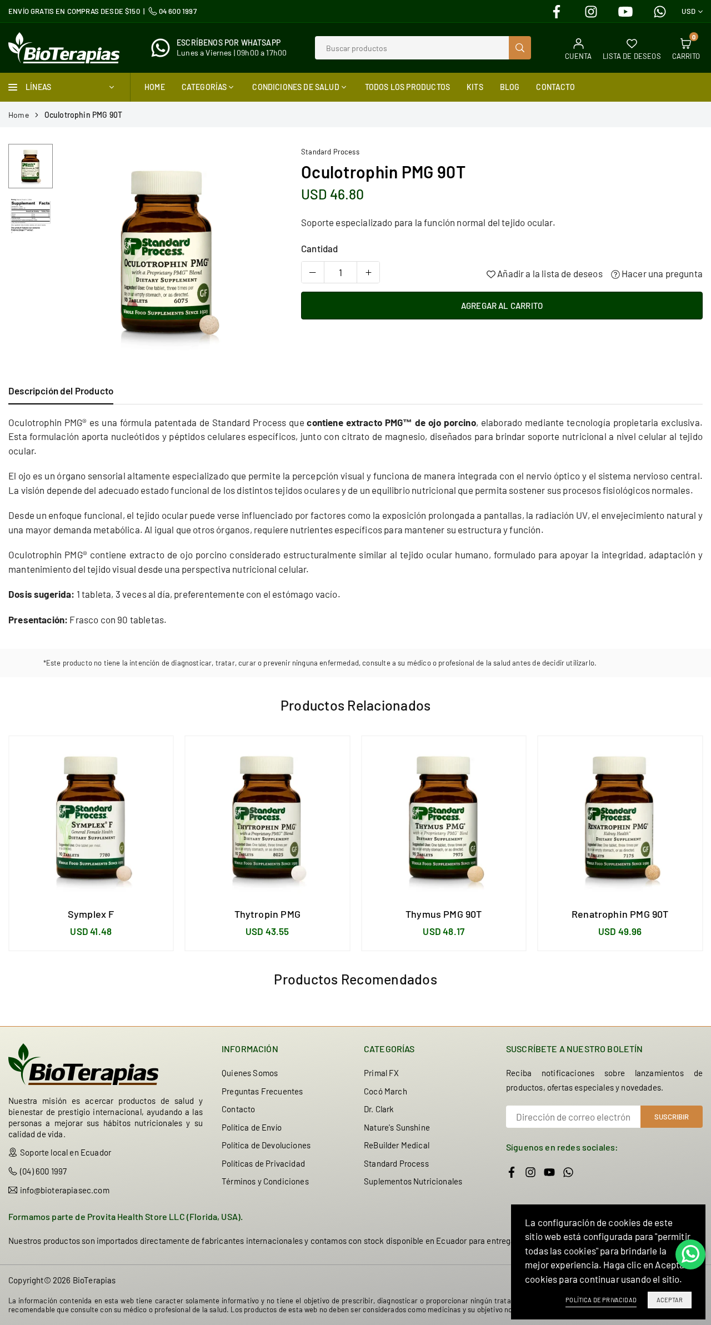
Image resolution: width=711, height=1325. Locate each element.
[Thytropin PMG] (268, 818)
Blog (510, 87)
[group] (167, 253)
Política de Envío (252, 1127)
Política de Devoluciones (266, 1145)
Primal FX (381, 1073)
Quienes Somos (250, 1073)
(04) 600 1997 (43, 1171)
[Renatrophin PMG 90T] (620, 818)
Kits (475, 87)
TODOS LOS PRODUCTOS (407, 87)
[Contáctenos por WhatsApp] (690, 1254)
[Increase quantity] (368, 272)
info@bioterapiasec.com (64, 1190)
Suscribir (671, 1116)
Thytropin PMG (267, 914)
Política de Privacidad (601, 1299)
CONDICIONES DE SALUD (295, 87)
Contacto (555, 87)
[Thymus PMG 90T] (444, 818)
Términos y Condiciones (265, 1181)
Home (154, 87)
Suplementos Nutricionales (413, 1181)
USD (688, 11)
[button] (261, 253)
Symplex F (91, 914)
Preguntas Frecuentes (262, 1091)
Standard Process (330, 151)
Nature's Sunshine (397, 1127)
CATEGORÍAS (204, 87)
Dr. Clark (379, 1109)
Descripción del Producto (60, 390)
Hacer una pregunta (661, 273)
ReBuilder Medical (396, 1145)
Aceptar (670, 1299)
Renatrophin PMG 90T (620, 914)
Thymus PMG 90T (443, 914)
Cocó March (385, 1091)
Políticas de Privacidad (263, 1163)
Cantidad (319, 248)
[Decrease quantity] (313, 272)
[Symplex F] (91, 818)
